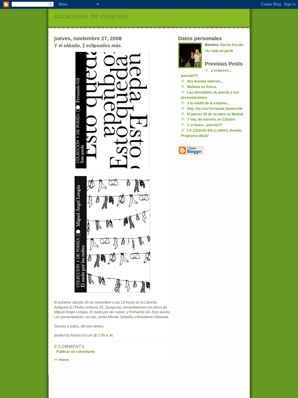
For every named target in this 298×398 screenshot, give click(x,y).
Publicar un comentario (75, 351)
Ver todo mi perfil (219, 51)
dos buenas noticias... (205, 81)
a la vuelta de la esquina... (208, 103)
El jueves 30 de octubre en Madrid (215, 114)
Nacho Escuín (231, 45)
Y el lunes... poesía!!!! (204, 125)
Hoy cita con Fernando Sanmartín (214, 108)
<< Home (61, 360)
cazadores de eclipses (90, 16)
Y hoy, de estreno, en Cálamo (211, 119)
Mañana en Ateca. (202, 87)
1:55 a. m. (105, 335)
